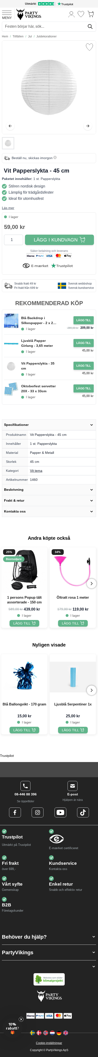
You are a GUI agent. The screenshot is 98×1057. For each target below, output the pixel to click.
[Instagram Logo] (38, 812)
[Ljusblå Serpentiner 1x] (73, 677)
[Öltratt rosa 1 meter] (73, 570)
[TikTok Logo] (83, 812)
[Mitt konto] (72, 14)
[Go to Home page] (28, 14)
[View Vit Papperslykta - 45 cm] (8, 143)
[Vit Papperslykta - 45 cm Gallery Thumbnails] (8, 143)
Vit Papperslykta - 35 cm (37, 365)
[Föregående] (10, 126)
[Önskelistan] (81, 14)
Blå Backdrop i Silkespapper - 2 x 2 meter (37, 321)
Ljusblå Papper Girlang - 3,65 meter (37, 343)
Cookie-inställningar (49, 1043)
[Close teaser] (21, 1019)
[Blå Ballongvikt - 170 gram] (24, 677)
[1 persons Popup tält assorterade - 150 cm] (24, 570)
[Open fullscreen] (49, 87)
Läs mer (8, 208)
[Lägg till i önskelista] (89, 47)
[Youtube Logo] (60, 812)
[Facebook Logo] (15, 812)
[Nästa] (87, 126)
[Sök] (90, 26)
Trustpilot (7, 756)
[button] (49, 937)
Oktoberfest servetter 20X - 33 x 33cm (38, 388)
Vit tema (36, 471)
